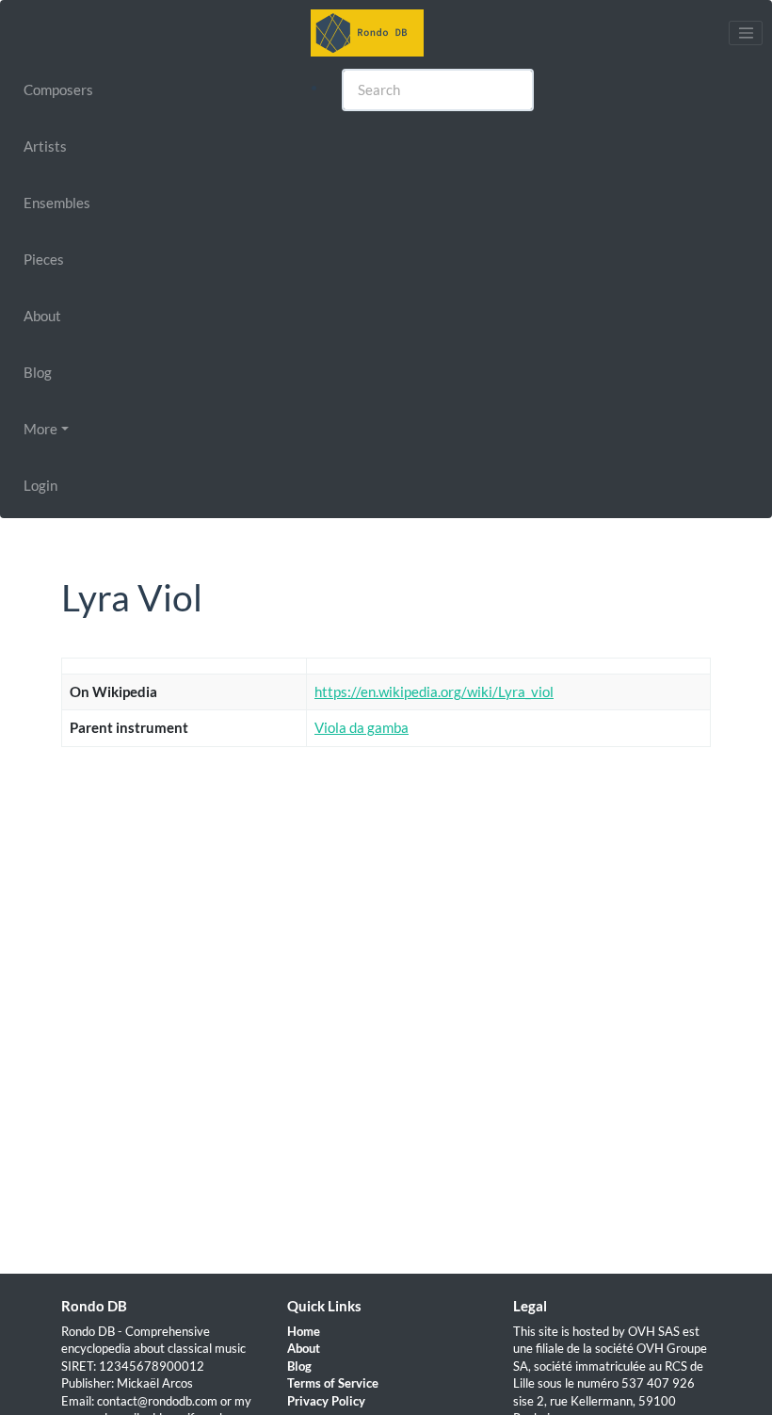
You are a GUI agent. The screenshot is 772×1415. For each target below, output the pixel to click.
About (42, 315)
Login (40, 485)
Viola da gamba (361, 727)
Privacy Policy (326, 1400)
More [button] (40, 428)
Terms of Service (332, 1383)
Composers (58, 89)
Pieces (44, 259)
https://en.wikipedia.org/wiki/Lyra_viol (434, 691)
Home (303, 1331)
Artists (45, 146)
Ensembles (57, 202)
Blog (38, 372)
